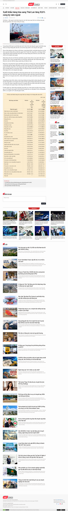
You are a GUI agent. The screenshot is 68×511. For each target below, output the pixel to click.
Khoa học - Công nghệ (25, 7)
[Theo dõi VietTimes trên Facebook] (56, 503)
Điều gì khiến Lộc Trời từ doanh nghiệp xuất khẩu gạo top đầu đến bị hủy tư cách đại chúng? (31, 468)
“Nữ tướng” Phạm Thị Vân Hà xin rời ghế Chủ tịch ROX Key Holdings (31, 383)
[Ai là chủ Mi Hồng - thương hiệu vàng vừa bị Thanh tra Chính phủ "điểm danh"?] (57, 109)
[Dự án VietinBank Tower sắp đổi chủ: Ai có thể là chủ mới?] (61, 141)
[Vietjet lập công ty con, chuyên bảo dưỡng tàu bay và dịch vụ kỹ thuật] (10, 312)
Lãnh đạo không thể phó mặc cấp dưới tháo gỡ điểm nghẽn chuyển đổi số (58, 238)
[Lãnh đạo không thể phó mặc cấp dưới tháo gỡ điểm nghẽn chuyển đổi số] (58, 231)
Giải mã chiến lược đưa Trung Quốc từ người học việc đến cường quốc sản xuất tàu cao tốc (41, 223)
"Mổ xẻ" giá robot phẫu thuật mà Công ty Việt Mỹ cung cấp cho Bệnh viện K (55, 60)
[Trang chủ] (3, 8)
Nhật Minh (6, 17)
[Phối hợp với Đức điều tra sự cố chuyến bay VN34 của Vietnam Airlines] (10, 398)
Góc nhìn (12, 7)
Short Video (40, 7)
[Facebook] (38, 17)
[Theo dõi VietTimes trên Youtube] (60, 503)
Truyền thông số (61, 7)
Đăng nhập (63, 4)
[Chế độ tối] (58, 4)
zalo (58, 503)
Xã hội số (7, 7)
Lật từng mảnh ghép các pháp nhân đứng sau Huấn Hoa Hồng (55, 75)
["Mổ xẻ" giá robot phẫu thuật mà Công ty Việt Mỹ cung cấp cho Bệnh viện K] (57, 53)
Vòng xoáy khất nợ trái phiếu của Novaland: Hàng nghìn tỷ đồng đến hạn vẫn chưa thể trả (9, 223)
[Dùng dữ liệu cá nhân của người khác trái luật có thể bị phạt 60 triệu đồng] (10, 231)
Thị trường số (34, 7)
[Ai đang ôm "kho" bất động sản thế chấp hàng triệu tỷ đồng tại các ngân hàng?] (61, 156)
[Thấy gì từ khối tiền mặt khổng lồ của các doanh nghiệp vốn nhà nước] (10, 484)
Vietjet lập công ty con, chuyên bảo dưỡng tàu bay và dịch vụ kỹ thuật (31, 309)
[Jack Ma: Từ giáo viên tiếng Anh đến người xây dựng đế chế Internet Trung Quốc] (42, 231)
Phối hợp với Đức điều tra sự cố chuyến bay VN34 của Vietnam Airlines (31, 395)
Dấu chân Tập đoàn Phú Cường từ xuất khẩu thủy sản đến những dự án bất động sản (31, 297)
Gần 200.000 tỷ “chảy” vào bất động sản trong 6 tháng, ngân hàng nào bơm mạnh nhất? (31, 432)
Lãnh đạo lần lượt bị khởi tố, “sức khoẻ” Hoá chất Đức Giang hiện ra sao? (55, 102)
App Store (59, 510)
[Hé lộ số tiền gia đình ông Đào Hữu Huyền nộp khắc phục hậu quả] (10, 422)
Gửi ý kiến (43, 203)
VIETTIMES (34, 4)
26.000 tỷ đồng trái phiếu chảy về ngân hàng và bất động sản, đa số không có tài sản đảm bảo (32, 358)
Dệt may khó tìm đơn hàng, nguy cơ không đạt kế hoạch (15, 184)
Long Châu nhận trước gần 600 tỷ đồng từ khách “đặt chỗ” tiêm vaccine (31, 444)
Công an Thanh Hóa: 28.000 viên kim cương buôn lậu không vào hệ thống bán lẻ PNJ (54, 149)
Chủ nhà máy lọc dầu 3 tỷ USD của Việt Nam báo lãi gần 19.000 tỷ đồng (54, 127)
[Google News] (44, 17)
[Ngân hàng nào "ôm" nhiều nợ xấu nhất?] (57, 82)
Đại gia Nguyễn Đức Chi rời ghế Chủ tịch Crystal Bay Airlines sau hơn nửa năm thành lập (31, 321)
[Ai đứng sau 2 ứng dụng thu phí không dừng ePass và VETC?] (10, 349)
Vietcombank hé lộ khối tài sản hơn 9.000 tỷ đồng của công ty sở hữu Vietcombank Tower (31, 407)
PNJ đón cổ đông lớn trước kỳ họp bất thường (30, 333)
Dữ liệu (5, 244)
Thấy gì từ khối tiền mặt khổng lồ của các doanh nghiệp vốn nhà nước (31, 480)
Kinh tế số (17, 7)
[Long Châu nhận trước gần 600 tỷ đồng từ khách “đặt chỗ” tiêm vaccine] (10, 447)
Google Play (63, 510)
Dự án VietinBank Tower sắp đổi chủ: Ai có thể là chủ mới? (53, 141)
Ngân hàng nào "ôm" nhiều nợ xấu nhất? (55, 89)
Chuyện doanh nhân (53, 7)
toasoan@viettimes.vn (59, 499)
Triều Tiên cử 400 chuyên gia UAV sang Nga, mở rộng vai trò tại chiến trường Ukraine (57, 223)
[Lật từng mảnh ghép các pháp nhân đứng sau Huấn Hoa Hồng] (57, 68)
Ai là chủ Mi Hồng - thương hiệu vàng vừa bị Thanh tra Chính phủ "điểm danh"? (55, 116)
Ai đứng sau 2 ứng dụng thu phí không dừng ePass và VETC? (31, 346)
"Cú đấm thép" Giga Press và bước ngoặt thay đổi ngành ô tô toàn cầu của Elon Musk (25, 223)
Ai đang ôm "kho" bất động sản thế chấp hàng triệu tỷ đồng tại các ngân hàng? (53, 157)
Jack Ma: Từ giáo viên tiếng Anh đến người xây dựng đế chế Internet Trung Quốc (42, 238)
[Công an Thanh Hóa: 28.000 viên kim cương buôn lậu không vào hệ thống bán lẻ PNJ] (61, 148)
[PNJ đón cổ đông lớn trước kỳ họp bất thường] (10, 337)
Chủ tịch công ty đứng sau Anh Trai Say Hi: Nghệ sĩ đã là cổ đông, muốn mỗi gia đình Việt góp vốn (31, 456)
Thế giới (45, 7)
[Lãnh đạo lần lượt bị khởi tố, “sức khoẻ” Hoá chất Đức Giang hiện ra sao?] (57, 95)
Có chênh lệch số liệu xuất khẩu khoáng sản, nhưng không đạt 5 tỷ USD (18, 182)
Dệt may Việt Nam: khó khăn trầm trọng (12, 185)
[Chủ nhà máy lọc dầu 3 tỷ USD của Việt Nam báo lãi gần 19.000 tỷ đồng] (61, 126)
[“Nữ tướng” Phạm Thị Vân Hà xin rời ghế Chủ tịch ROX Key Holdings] (10, 386)
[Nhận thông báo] (56, 4)
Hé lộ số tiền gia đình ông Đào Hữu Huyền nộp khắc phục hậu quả (32, 419)
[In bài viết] (40, 17)
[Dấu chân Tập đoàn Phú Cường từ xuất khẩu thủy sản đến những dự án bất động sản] (10, 300)
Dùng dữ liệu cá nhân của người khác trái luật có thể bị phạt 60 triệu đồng (10, 237)
